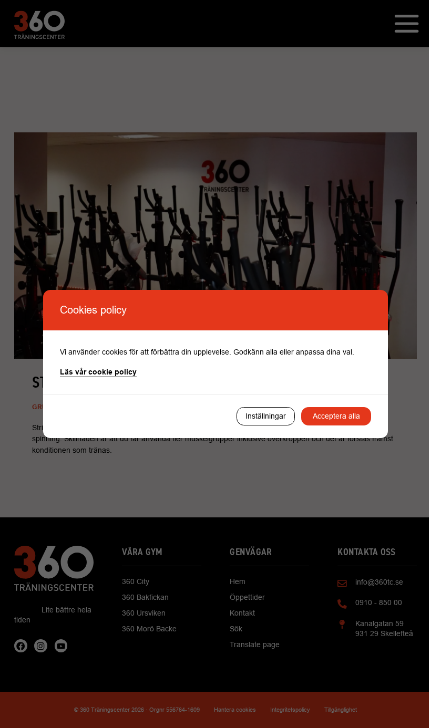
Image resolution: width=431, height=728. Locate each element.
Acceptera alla (336, 416)
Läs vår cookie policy (98, 372)
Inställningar (265, 416)
